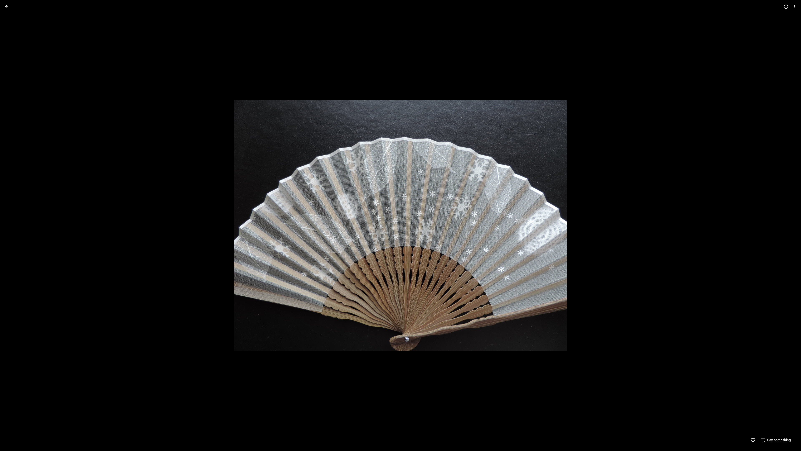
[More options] (794, 7)
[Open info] (786, 7)
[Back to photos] (7, 7)
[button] (12, 225)
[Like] (753, 440)
